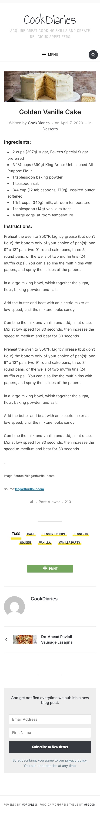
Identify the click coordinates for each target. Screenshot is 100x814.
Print (53, 568)
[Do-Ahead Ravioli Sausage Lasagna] (25, 639)
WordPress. (30, 804)
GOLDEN (25, 542)
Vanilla (45, 542)
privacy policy (76, 760)
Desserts (50, 129)
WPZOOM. (90, 804)
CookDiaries (50, 19)
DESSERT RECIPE (54, 534)
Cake (30, 534)
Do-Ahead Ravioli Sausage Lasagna (57, 639)
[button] (50, 55)
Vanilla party (69, 542)
